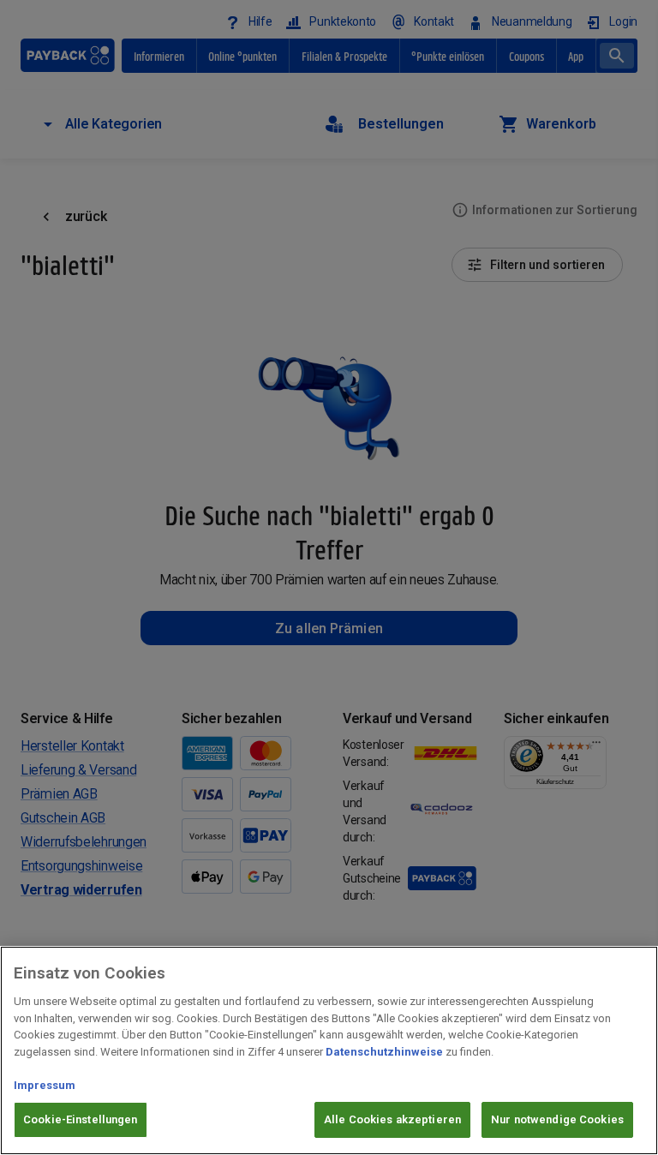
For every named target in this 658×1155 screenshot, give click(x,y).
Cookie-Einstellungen (80, 1119)
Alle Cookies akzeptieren (392, 1119)
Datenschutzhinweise (384, 1051)
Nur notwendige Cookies (557, 1119)
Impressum (44, 1085)
